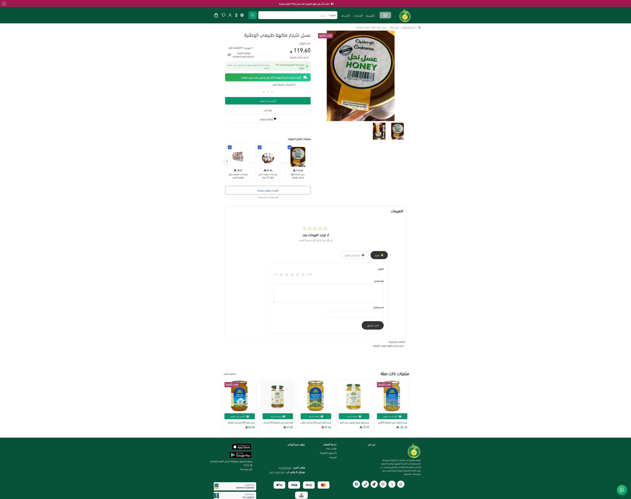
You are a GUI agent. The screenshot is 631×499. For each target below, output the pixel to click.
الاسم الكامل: (378, 307)
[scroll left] (227, 161)
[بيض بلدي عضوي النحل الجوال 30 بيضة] (260, 147)
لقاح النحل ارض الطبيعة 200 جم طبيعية (277, 422)
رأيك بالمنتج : (379, 280)
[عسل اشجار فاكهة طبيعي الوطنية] (290, 147)
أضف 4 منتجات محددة (267, 190)
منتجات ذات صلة (395, 373)
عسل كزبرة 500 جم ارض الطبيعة (241, 422)
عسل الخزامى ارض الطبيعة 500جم (392, 422)
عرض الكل (394, 27)
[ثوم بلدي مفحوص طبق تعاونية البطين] (230, 147)
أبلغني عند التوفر (268, 100)
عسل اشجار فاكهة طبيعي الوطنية (298, 176)
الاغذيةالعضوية (408, 27)
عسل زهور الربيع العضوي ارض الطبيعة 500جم (353, 422)
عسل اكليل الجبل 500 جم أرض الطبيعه (315, 422)
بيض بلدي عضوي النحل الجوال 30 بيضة (268, 176)
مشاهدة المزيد (229, 373)
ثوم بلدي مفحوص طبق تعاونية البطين (238, 176)
